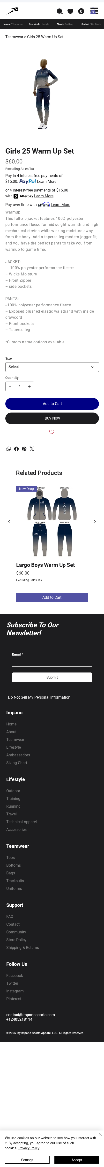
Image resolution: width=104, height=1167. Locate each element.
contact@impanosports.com (30, 1014)
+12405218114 (19, 1019)
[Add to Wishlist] (52, 432)
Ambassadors (18, 755)
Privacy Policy (28, 1147)
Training (13, 798)
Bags (10, 873)
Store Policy (16, 940)
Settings (27, 1159)
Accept (77, 1159)
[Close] (97, 1137)
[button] (60, 11)
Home (11, 724)
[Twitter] (32, 448)
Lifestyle (13, 747)
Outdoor (13, 791)
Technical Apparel (21, 822)
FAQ (9, 916)
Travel (11, 814)
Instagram (15, 991)
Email (17, 654)
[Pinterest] (24, 448)
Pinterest (13, 999)
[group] (52, 544)
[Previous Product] (9, 521)
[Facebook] (16, 448)
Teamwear (15, 739)
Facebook (14, 975)
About (11, 732)
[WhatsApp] (8, 448)
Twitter (12, 983)
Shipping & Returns (22, 947)
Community (16, 932)
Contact (13, 924)
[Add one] (29, 386)
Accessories (16, 829)
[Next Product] (95, 521)
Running (13, 806)
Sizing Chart (16, 763)
